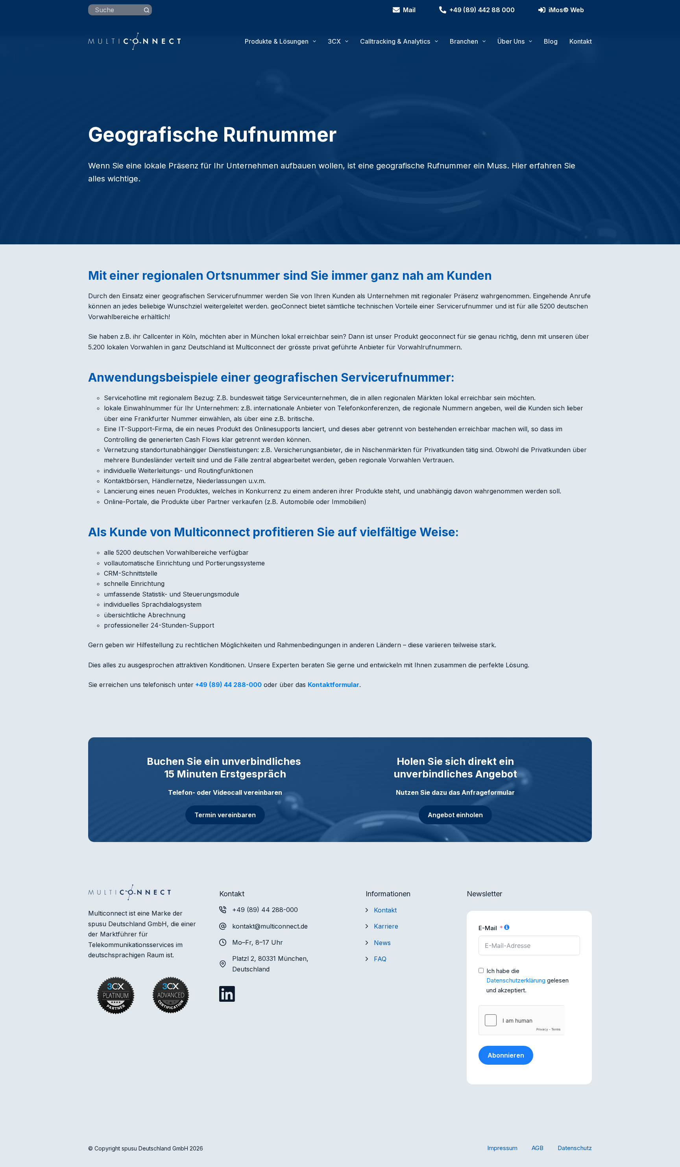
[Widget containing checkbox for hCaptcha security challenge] (522, 1020)
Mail (409, 10)
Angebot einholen (455, 815)
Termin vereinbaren (225, 815)
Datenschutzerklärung (515, 980)
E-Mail (488, 928)
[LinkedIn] (227, 994)
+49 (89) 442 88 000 (482, 10)
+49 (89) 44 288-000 (228, 685)
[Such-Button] (146, 10)
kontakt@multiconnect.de (270, 926)
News (382, 943)
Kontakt (580, 41)
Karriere (386, 926)
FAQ (380, 959)
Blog (551, 41)
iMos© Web (566, 10)
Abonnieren (506, 1055)
